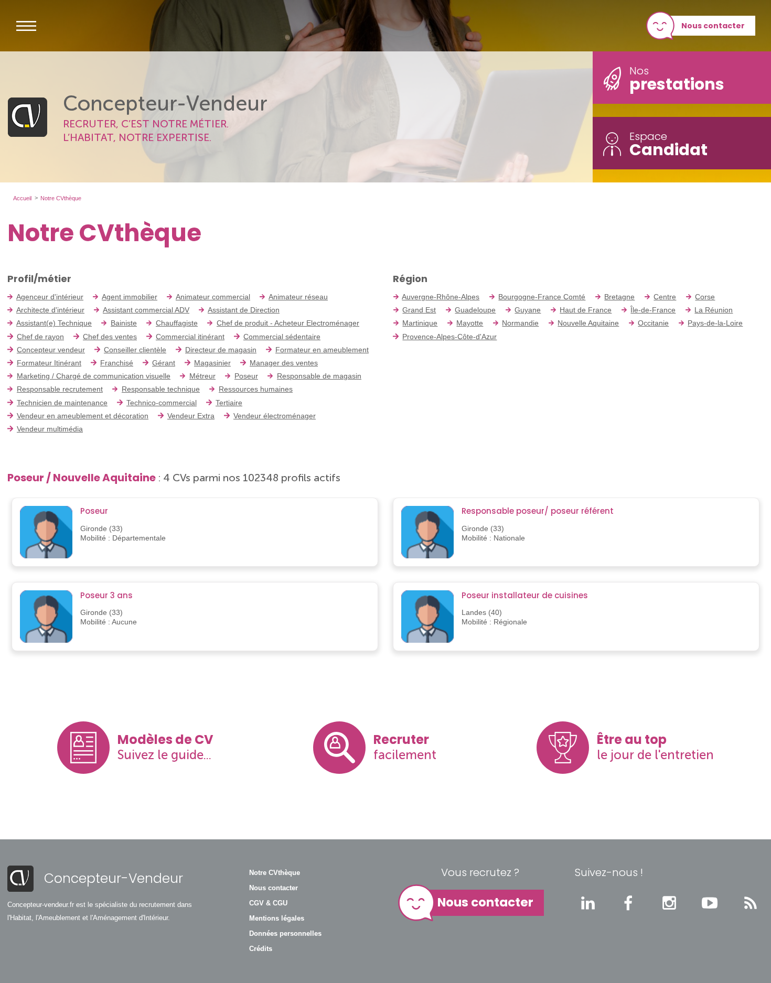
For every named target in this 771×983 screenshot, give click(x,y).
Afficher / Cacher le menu (26, 25)
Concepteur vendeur (51, 349)
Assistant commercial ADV (146, 310)
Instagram (669, 903)
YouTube (710, 903)
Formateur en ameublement (322, 349)
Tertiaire (229, 402)
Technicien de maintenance (62, 402)
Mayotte (469, 323)
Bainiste (124, 323)
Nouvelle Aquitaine (588, 323)
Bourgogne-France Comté (541, 297)
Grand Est (419, 310)
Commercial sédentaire (281, 336)
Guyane (528, 310)
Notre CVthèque (274, 873)
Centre (665, 297)
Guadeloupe (475, 310)
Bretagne (619, 297)
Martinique (419, 323)
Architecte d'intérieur (50, 310)
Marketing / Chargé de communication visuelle (93, 376)
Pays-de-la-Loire (715, 323)
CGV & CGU (268, 903)
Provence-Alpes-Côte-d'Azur (449, 336)
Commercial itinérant (190, 336)
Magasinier (212, 363)
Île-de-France (653, 310)
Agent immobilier (129, 297)
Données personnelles (285, 933)
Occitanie (653, 323)
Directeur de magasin (220, 349)
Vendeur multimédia (50, 429)
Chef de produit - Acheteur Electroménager (288, 323)
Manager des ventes (284, 363)
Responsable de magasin (319, 376)
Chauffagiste (177, 323)
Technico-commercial (161, 402)
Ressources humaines (256, 389)
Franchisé (116, 363)
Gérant (163, 363)
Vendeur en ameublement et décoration (82, 416)
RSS (750, 903)
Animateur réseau (298, 297)
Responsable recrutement (60, 389)
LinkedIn (588, 903)
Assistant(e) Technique (54, 323)
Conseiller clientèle (135, 349)
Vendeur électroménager (274, 416)
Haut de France (586, 310)
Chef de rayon (40, 336)
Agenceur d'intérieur (49, 297)
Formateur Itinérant (49, 363)
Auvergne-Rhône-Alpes (440, 297)
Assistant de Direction (244, 310)
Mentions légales (276, 918)
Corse (705, 297)
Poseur (246, 376)
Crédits (260, 949)
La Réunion (713, 310)
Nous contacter (713, 25)
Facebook (628, 903)
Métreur (202, 376)
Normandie (520, 323)
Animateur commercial (213, 297)
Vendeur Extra (191, 416)
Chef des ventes (110, 336)
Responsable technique (161, 389)
